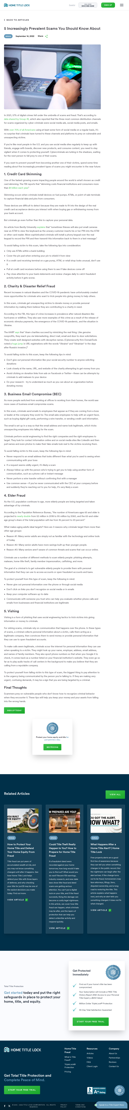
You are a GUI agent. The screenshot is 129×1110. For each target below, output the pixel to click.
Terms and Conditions (80, 1106)
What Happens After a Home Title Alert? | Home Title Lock (105, 848)
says (17, 332)
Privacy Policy (63, 1106)
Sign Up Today (14, 710)
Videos (90, 1058)
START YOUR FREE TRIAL (91, 1021)
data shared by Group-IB (16, 119)
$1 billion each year (18, 187)
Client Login (92, 1066)
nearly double (24, 516)
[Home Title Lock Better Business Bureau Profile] (96, 1090)
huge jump (17, 343)
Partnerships (114, 1058)
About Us (113, 1053)
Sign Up (108, 5)
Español (72, 5)
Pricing (67, 1071)
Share (40, 36)
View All (115, 794)
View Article (15, 900)
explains (41, 227)
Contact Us (114, 1066)
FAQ (89, 1062)
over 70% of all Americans (22, 129)
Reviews (112, 1062)
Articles (90, 1053)
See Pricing (52, 747)
